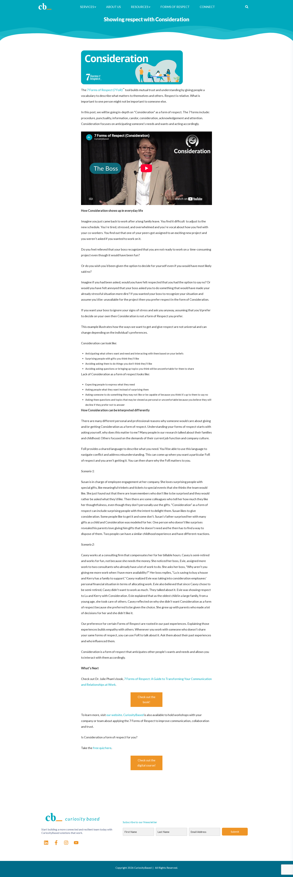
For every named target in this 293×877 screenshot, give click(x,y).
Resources (139, 7)
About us (113, 7)
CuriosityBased (133, 715)
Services (87, 7)
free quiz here (102, 748)
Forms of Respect (175, 7)
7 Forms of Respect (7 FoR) (105, 90)
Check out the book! (146, 699)
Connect (207, 7)
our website (114, 715)
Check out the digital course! (146, 763)
